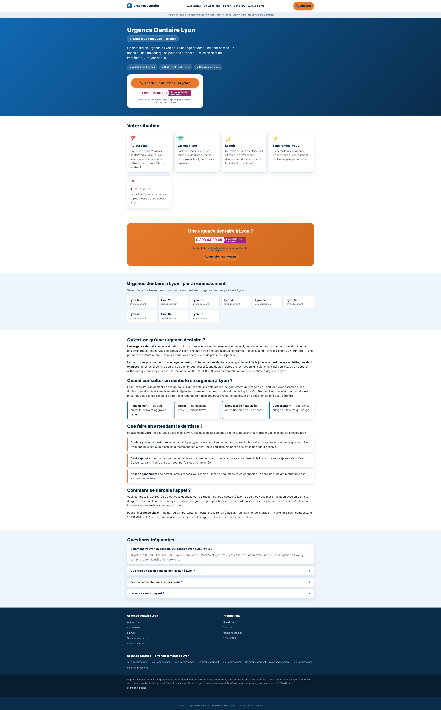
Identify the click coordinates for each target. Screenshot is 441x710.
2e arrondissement (161, 662)
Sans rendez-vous (137, 638)
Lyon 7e (138, 315)
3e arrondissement (185, 662)
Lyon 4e (232, 301)
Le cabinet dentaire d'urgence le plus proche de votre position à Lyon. (149, 191)
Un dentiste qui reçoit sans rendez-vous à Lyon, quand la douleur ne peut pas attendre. (290, 148)
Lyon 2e (169, 301)
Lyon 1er (138, 301)
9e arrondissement (137, 667)
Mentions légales (232, 632)
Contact (227, 627)
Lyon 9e (201, 315)
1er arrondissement (137, 662)
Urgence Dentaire (146, 5)
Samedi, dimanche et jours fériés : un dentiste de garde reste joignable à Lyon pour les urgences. (196, 150)
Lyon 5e (263, 301)
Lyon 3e (201, 301)
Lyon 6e (295, 301)
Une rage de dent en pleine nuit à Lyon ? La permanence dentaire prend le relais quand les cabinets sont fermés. (244, 150)
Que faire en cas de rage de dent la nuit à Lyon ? (162, 570)
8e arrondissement (303, 662)
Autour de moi (256, 5)
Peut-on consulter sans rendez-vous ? (156, 582)
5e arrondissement (232, 662)
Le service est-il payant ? (147, 593)
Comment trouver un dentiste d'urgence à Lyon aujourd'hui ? (171, 548)
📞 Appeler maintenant (220, 256)
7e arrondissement (279, 662)
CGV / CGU (229, 638)
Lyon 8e (169, 315)
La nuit (227, 5)
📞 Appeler (303, 5)
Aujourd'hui (194, 5)
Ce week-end (212, 5)
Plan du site (229, 622)
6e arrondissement (255, 662)
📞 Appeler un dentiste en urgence (165, 83)
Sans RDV (239, 5)
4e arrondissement (208, 662)
